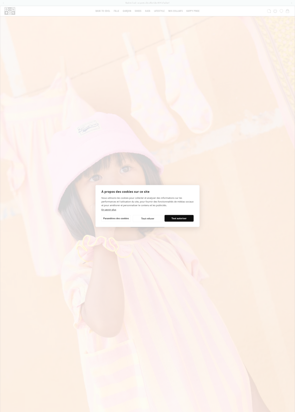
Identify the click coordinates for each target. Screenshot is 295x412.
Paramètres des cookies (116, 218)
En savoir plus (108, 209)
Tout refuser (147, 218)
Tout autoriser (179, 218)
